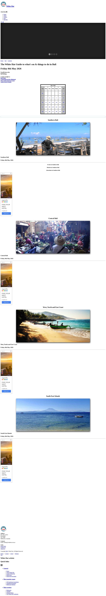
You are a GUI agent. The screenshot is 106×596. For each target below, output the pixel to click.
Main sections (7, 587)
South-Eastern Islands (6, 82)
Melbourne (8, 590)
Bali (5, 60)
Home (4, 14)
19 (49, 106)
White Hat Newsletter (11, 576)
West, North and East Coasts (8, 80)
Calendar (10, 60)
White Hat (10, 6)
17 (42, 106)
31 (42, 93)
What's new (9, 575)
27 (53, 111)
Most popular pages (9, 579)
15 (60, 102)
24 (42, 111)
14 (56, 102)
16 (63, 102)
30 (63, 111)
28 (56, 111)
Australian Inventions (11, 583)
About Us (3, 548)
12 (49, 102)
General (5, 568)
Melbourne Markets (10, 584)
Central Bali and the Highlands (8, 79)
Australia (8, 591)
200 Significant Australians (12, 582)
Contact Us (3, 547)
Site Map (5, 19)
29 (60, 111)
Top (1, 555)
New (4, 18)
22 (60, 106)
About (4, 15)
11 (46, 102)
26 (49, 111)
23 (63, 106)
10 (42, 102)
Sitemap (17, 553)
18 (46, 106)
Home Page (3, 546)
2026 (6, 551)
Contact (5, 17)
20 (53, 106)
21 (56, 106)
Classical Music (9, 592)
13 (53, 102)
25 (46, 111)
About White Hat (10, 572)
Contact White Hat (10, 573)
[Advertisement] (44, 504)
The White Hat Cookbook (12, 594)
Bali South (3, 78)
